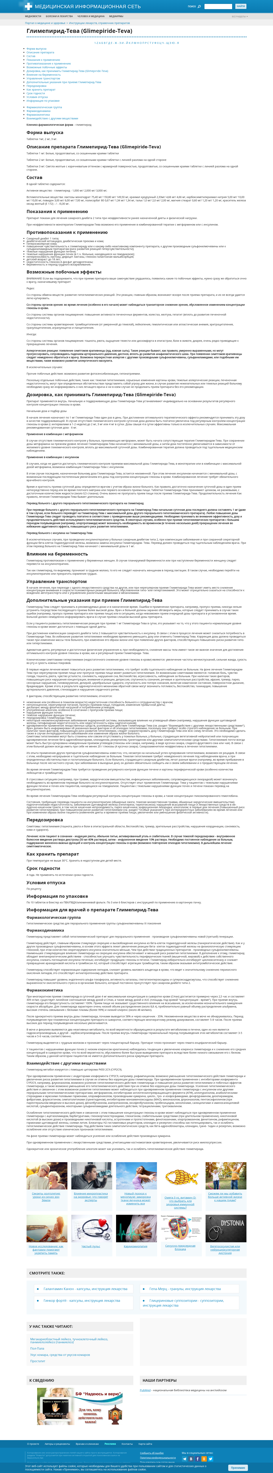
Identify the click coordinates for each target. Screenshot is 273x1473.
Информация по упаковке (43, 100)
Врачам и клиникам (87, 1443)
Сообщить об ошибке (152, 1453)
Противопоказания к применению (49, 63)
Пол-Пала (37, 1348)
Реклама (110, 1443)
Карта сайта (145, 1443)
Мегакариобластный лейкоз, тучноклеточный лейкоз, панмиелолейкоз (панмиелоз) (69, 1340)
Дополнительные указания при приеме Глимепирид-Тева (64, 82)
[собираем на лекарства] (80, 1410)
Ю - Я (175, 43)
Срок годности (36, 93)
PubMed (145, 1390)
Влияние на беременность (44, 74)
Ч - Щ (165, 43)
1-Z (96, 43)
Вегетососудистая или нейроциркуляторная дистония (225, 1249)
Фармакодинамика (39, 111)
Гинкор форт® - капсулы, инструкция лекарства (82, 1300)
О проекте (33, 1443)
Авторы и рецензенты (57, 1443)
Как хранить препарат (41, 89)
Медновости (33, 16)
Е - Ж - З (116, 43)
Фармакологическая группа (44, 107)
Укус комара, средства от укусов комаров (60, 1355)
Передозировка (36, 86)
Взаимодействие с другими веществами (52, 118)
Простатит (37, 1361)
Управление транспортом (43, 78)
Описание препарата (40, 52)
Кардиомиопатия (135, 1246)
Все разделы (239, 16)
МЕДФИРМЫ (116, 16)
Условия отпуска (37, 97)
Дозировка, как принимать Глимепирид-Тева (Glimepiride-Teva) (67, 71)
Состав (31, 56)
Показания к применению (43, 60)
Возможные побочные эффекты (47, 67)
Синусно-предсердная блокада (180, 1247)
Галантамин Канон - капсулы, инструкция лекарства (85, 1289)
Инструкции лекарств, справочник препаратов (99, 23)
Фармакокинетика (38, 114)
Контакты (127, 1443)
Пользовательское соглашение (157, 1462)
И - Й (125, 43)
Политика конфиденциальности (158, 1457)
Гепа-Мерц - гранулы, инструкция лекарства (185, 1289)
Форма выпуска (36, 48)
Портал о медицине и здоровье (45, 23)
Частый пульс (91, 1246)
